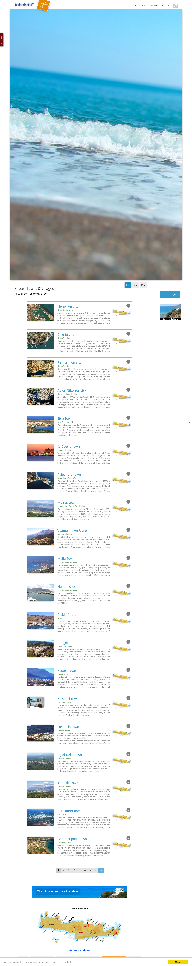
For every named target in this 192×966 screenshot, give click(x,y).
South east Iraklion (64, 553)
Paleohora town (69, 493)
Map (143, 304)
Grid (135, 304)
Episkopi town (68, 717)
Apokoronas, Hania (64, 861)
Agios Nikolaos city (71, 409)
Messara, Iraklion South (66, 777)
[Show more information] (28, 344)
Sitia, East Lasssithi (65, 441)
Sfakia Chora (66, 633)
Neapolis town (68, 745)
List (128, 304)
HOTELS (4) (170, 313)
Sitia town (64, 437)
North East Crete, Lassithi (67, 413)
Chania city (65, 353)
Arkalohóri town (69, 830)
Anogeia (63, 661)
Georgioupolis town (72, 858)
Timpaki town (67, 801)
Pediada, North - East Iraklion (68, 581)
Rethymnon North (64, 721)
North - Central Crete (65, 329)
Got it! (178, 961)
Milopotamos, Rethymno (66, 665)
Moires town (66, 521)
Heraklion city (67, 325)
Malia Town (66, 577)
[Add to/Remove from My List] (128, 324)
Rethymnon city (69, 381)
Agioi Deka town (69, 773)
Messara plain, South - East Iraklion (71, 525)
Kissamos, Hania (63, 693)
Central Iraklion (63, 833)
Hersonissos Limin (71, 605)
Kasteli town (66, 689)
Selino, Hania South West (67, 497)
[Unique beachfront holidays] (79, 911)
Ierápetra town (68, 465)
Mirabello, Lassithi (64, 749)
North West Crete (64, 357)
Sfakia (59, 637)
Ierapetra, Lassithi (64, 469)
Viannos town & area (72, 549)
